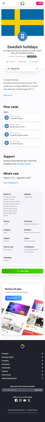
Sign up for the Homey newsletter (22, 386)
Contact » (6, 241)
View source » (8, 249)
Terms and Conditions (30, 412)
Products (5, 354)
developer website (24, 164)
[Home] (22, 3)
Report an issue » (30, 241)
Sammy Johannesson (31, 224)
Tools (5, 232)
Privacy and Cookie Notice (15, 412)
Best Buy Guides (8, 357)
